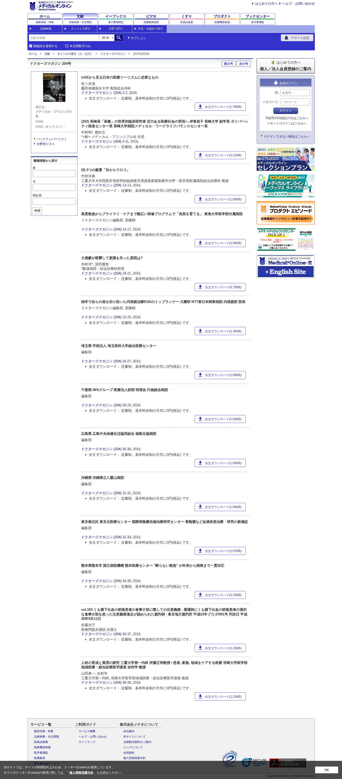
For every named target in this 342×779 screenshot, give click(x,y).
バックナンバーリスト (52, 139)
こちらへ (302, 118)
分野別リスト (46, 144)
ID (276, 92)
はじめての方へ (266, 3)
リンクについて (133, 747)
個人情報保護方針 (134, 758)
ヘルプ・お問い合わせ (298, 3)
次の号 (243, 63)
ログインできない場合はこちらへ (286, 136)
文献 (47, 53)
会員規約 (128, 752)
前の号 (228, 63)
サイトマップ (87, 742)
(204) (118, 93)
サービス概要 (87, 731)
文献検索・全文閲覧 (46, 736)
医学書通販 (41, 752)
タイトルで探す (81, 28)
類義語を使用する (45, 46)
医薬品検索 (41, 742)
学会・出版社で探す (150, 28)
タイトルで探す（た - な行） (75, 53)
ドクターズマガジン (112, 53)
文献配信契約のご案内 (137, 742)
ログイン (286, 110)
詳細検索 (45, 28)
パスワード (270, 102)
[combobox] (64, 37)
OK (327, 770)
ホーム (33, 53)
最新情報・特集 (44, 731)
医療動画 (39, 758)
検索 (37, 210)
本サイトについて (134, 736)
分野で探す (116, 28)
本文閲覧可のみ (80, 46)
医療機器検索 (42, 747)
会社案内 (128, 731)
